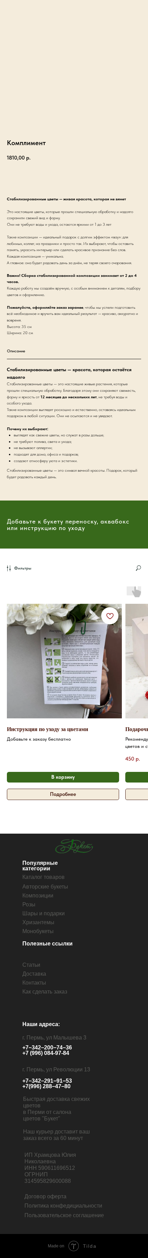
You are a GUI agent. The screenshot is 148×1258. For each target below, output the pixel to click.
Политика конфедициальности (63, 1206)
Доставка (34, 974)
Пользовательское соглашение (64, 1215)
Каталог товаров (43, 877)
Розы (28, 904)
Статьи (31, 965)
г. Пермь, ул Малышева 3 (54, 1038)
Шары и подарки (43, 913)
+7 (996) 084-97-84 (45, 1053)
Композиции (37, 895)
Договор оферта (45, 1196)
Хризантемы (38, 922)
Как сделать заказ (44, 992)
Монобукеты (38, 931)
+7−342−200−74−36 (47, 1047)
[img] (75, 846)
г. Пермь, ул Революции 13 (56, 1069)
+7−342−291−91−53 (47, 1081)
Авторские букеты (45, 887)
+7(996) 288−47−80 (46, 1086)
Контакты (34, 983)
